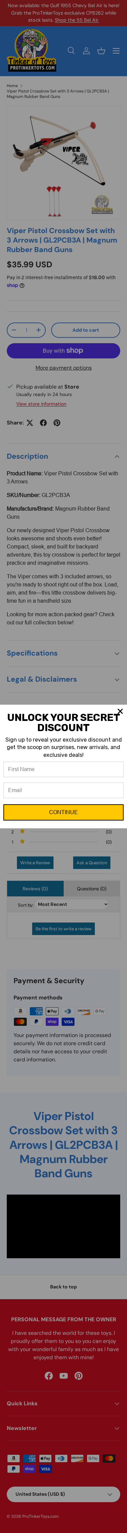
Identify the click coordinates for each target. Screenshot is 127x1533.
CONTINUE (63, 812)
